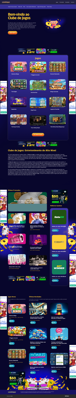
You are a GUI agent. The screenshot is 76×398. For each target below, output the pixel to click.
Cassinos (72, 2)
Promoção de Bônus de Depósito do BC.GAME (36, 248)
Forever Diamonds (54, 74)
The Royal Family (15, 126)
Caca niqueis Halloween (31, 6)
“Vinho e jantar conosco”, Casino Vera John (36, 268)
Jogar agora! (13, 32)
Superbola (13, 109)
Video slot (20, 6)
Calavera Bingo (15, 74)
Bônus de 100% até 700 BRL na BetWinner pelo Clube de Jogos (27, 201)
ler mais (55, 230)
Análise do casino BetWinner (59, 276)
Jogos (57, 2)
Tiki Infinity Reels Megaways (57, 126)
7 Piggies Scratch (35, 74)
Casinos (58, 228)
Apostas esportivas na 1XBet (58, 367)
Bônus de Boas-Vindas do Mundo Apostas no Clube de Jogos (37, 226)
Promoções (62, 2)
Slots (24, 6)
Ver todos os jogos (38, 134)
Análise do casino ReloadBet (59, 251)
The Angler (14, 91)
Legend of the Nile (54, 109)
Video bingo (49, 6)
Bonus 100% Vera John (14, 266)
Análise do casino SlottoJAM (59, 226)
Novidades (67, 2)
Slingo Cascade (54, 91)
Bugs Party (33, 110)
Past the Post (34, 92)
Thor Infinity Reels (35, 127)
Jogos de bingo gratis (41, 6)
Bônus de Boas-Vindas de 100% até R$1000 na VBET (15, 247)
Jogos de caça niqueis (12, 6)
